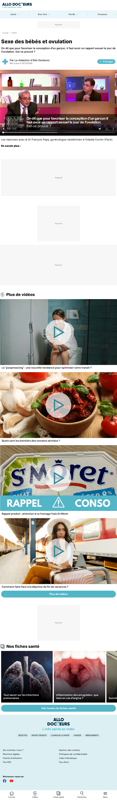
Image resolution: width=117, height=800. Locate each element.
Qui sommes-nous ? (13, 750)
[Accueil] (58, 724)
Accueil (5, 33)
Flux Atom (64, 762)
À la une (11, 797)
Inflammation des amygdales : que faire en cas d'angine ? (77, 696)
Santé (13, 14)
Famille (71, 14)
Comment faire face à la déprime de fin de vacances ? (35, 586)
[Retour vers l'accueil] (58, 5)
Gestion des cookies (69, 750)
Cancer (77, 735)
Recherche (81, 797)
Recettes (23, 735)
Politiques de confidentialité (73, 754)
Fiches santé (58, 797)
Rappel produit (39, 735)
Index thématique (68, 758)
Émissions (102, 14)
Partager (108, 61)
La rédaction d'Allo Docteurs (32, 60)
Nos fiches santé (22, 646)
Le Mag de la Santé (60, 735)
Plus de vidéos (20, 294)
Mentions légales (11, 754)
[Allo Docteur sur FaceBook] (4, 781)
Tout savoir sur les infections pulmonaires (21, 696)
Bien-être (42, 14)
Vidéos (35, 797)
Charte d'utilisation (12, 758)
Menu (105, 797)
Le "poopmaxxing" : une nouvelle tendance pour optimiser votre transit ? (47, 367)
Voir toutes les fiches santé (58, 708)
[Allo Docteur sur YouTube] (11, 781)
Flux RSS (7, 762)
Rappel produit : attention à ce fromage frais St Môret (35, 513)
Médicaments (92, 735)
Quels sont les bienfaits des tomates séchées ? (31, 440)
